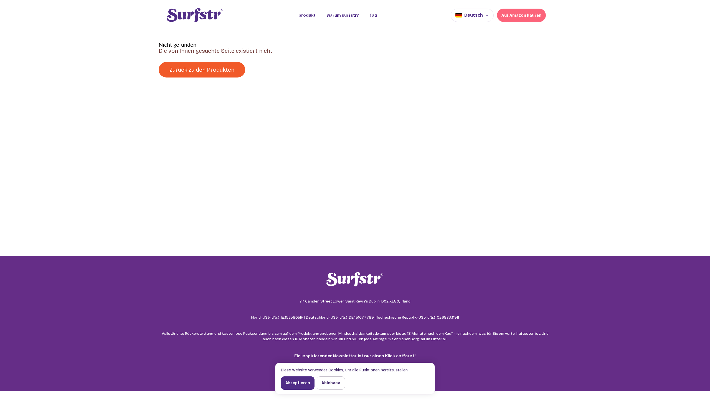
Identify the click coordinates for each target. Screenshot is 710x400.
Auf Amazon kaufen (521, 15)
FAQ (373, 15)
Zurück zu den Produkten (201, 69)
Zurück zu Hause (279, 69)
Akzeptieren (297, 383)
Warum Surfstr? (343, 15)
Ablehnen (330, 383)
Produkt (307, 15)
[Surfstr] (194, 15)
